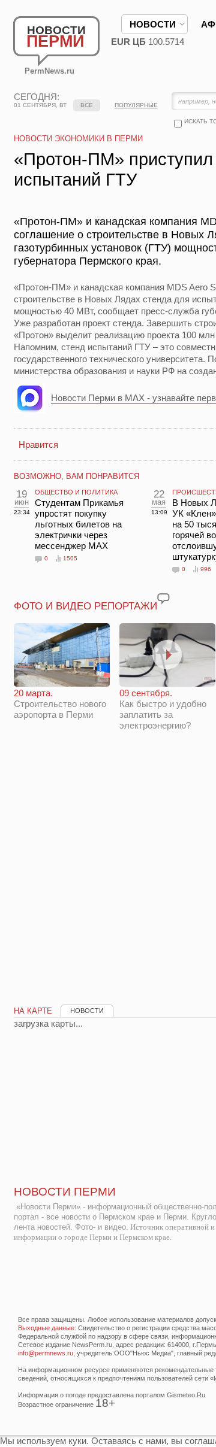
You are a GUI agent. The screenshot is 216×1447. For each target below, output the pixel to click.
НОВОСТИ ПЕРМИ (65, 1191)
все (86, 105)
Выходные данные (46, 1327)
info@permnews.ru (45, 1353)
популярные (136, 105)
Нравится (38, 444)
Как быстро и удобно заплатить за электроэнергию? (162, 709)
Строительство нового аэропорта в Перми (60, 704)
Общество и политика (76, 492)
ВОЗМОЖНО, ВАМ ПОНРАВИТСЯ (76, 476)
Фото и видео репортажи (85, 606)
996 (205, 569)
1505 (70, 558)
